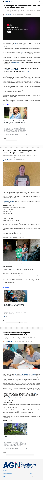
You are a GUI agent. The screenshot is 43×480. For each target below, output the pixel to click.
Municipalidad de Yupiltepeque (8, 201)
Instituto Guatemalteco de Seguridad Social (27, 377)
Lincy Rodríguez (8, 14)
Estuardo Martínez (9, 341)
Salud (26, 341)
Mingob (22, 52)
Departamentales (19, 159)
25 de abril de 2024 (16, 14)
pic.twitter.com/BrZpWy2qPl (13, 69)
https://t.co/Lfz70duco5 (15, 397)
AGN (16, 43)
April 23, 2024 (17, 400)
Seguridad (29, 14)
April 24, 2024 (26, 71)
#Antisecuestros (15, 62)
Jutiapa (23, 159)
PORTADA (25, 14)
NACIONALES (23, 341)
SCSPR (4, 476)
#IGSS (35, 393)
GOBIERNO (21, 14)
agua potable (8, 322)
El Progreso (21, 322)
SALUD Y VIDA (30, 341)
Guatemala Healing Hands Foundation (29, 374)
